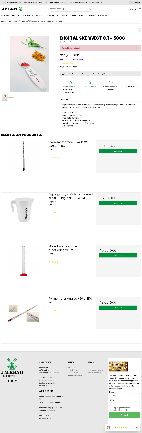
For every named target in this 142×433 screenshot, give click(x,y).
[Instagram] (16, 381)
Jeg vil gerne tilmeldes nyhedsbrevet (126, 409)
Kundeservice (135, 3)
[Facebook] (8, 381)
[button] (139, 30)
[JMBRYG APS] (12, 9)
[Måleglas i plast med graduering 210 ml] (23, 267)
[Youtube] (12, 381)
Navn (111, 400)
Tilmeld (124, 415)
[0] (135, 9)
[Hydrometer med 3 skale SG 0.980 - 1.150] (23, 162)
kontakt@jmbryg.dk (46, 380)
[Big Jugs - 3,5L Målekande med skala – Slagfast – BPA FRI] (23, 215)
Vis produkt (118, 151)
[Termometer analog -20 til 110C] (23, 319)
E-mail (112, 392)
